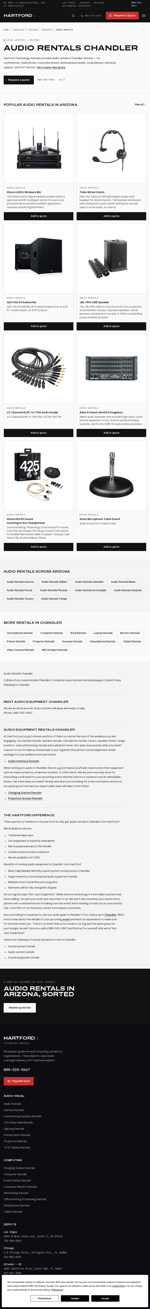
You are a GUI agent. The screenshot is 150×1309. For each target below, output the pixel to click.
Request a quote (18, 80)
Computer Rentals (51, 633)
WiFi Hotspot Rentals (55, 650)
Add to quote (38, 216)
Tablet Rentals (132, 641)
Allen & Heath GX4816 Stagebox (101, 412)
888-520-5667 (137, 4)
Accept (105, 1298)
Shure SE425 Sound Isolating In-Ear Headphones (26, 521)
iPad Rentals (78, 633)
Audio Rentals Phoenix (53, 590)
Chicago (85, 2)
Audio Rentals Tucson (20, 598)
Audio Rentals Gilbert (54, 582)
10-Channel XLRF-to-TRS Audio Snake (32, 412)
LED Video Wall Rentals (18, 1122)
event (66, 919)
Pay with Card (21, 1081)
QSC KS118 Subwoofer (22, 302)
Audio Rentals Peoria (19, 590)
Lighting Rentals (14, 1128)
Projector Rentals (43, 641)
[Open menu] (143, 15)
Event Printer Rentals (17, 1180)
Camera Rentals (14, 1110)
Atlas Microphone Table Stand (100, 519)
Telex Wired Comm (92, 192)
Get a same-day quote (51, 67)
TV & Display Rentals (17, 1147)
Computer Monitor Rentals (20, 1186)
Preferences (44, 1298)
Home (6, 29)
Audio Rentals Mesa (123, 582)
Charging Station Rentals (24, 792)
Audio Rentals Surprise (128, 590)
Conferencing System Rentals (23, 1116)
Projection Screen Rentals (25, 798)
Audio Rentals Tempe (54, 598)
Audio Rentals (12, 1103)
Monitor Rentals (130, 633)
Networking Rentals (16, 1193)
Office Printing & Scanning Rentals (25, 1199)
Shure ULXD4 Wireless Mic (24, 192)
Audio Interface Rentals (23, 761)
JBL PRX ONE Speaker (94, 302)
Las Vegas (68, 2)
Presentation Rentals (17, 1135)
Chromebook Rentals (20, 633)
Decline (75, 1298)
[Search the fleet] (73, 15)
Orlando (99, 2)
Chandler (47, 29)
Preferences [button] (57, 1290)
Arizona (33, 29)
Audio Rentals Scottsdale (90, 590)
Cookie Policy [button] (118, 1286)
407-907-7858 (12, 1273)
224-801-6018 (12, 1256)
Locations (19, 29)
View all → (140, 104)
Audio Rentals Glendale (89, 582)
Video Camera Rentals (20, 650)
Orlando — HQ (12, 1264)
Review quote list (20, 1007)
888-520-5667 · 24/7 (51, 79)
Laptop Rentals (103, 633)
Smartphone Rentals (102, 641)
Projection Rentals (15, 1141)
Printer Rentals (16, 641)
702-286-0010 (12, 1240)
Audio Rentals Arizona (20, 582)
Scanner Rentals (72, 641)
